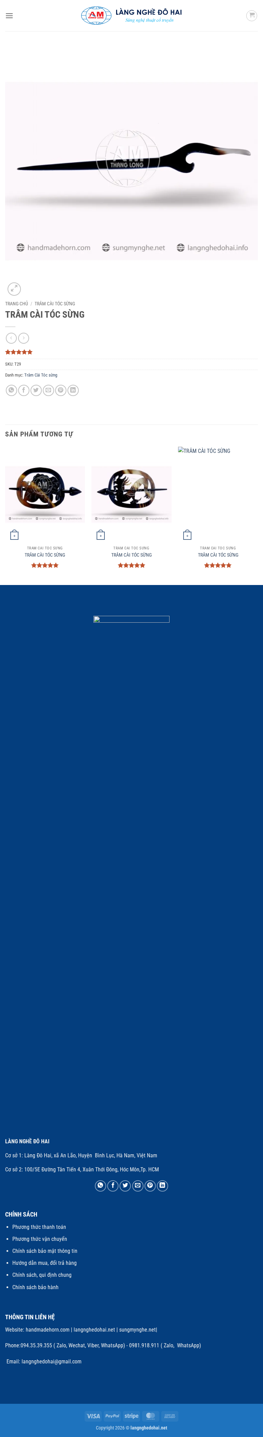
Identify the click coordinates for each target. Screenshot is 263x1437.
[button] (9, 15)
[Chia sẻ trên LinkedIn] (73, 390)
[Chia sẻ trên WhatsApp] (11, 390)
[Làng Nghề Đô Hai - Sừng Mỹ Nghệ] (131, 16)
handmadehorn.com (47, 1329)
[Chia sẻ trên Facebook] (23, 390)
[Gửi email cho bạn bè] (48, 390)
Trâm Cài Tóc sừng (55, 303)
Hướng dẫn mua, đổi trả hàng (44, 1263)
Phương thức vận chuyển (39, 1239)
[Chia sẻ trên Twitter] (36, 390)
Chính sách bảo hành (35, 1287)
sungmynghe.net (137, 1329)
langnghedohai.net (94, 1329)
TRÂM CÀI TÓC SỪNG (45, 555)
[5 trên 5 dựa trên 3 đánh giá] (131, 352)
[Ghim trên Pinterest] (60, 390)
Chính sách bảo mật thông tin (44, 1251)
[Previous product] (23, 338)
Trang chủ (16, 303)
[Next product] (11, 338)
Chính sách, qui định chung (42, 1275)
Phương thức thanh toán (39, 1227)
